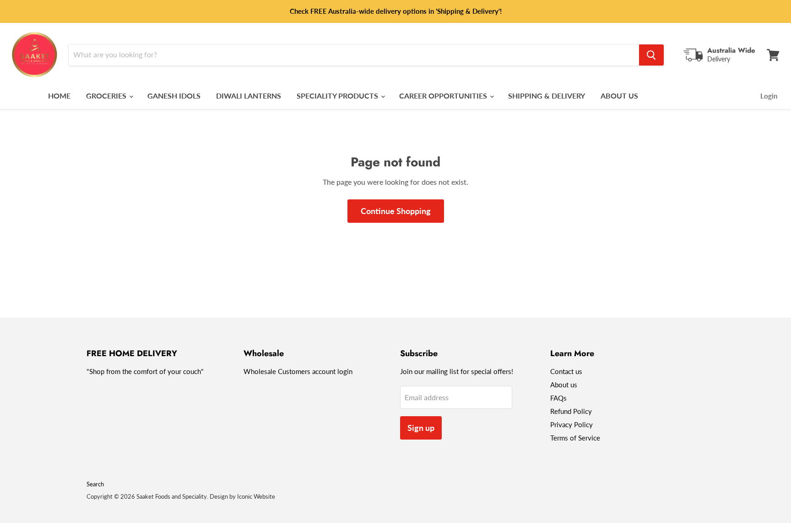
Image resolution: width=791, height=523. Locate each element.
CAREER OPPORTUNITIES (444, 95)
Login (768, 96)
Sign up (420, 428)
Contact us (566, 371)
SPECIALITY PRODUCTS (338, 95)
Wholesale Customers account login (298, 371)
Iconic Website (256, 496)
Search (95, 484)
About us (563, 384)
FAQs (558, 398)
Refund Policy (571, 411)
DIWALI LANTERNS (248, 95)
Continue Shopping (396, 211)
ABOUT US (619, 95)
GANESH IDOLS (173, 95)
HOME (59, 95)
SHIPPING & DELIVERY (546, 95)
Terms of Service (575, 438)
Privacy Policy (571, 424)
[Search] (651, 55)
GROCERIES (107, 95)
